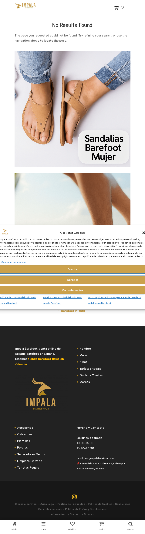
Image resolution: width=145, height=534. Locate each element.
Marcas (84, 382)
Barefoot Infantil (73, 311)
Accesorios (25, 427)
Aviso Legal (47, 504)
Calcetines (24, 434)
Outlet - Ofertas (91, 375)
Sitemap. (89, 514)
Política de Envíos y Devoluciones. (86, 509)
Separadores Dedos (31, 454)
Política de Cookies (100, 504)
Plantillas (23, 441)
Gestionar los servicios (13, 262)
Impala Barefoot (28, 504)
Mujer (83, 355)
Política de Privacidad (71, 504)
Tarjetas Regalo (90, 368)
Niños (83, 362)
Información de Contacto (65, 514)
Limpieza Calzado (29, 461)
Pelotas (22, 447)
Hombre (85, 348)
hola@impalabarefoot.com (99, 458)
